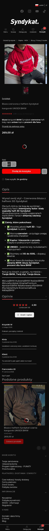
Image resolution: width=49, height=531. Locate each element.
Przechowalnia (8, 469)
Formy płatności (9, 482)
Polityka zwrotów (9, 487)
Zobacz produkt (13, 441)
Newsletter (7, 498)
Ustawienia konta (9, 464)
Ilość (4, 160)
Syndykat (6, 99)
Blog (4, 521)
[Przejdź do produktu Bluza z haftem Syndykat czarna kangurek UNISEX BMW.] (24, 405)
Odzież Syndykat (9, 40)
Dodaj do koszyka (21, 171)
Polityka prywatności (11, 500)
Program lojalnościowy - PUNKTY (16, 466)
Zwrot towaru (8, 485)
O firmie (5, 519)
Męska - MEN (23, 40)
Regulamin (7, 505)
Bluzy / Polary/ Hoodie (39, 40)
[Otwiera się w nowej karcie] (22, 11)
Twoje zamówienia (10, 461)
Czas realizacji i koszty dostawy (15, 480)
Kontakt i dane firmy (11, 516)
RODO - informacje (10, 503)
